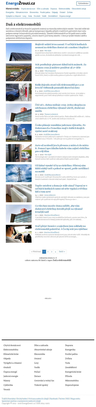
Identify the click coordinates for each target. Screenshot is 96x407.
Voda (67, 363)
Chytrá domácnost (12, 345)
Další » (62, 251)
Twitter (62, 398)
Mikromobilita (72, 380)
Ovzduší (7, 367)
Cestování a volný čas (44, 380)
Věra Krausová (50, 71)
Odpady (7, 358)
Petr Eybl (48, 50)
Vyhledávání (83, 3)
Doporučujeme (72, 385)
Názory (7, 380)
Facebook (53, 398)
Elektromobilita (11, 349)
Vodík (37, 367)
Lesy (36, 363)
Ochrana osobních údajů (38, 398)
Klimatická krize (11, 354)
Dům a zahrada (41, 345)
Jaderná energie (11, 376)
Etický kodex (22, 398)
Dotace (37, 376)
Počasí (37, 372)
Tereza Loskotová (51, 114)
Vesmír (7, 389)
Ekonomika (39, 354)
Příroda (68, 376)
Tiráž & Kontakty (8, 398)
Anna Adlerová (49, 195)
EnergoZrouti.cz (28, 403)
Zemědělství (71, 367)
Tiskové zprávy (41, 385)
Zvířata (68, 358)
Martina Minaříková (51, 215)
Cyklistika (8, 385)
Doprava (69, 345)
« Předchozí (36, 251)
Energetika (70, 349)
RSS (67, 398)
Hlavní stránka (12, 9)
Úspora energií (10, 372)
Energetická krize (73, 372)
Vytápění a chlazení (13, 363)
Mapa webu (75, 398)
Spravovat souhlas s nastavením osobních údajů (21, 401)
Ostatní (37, 358)
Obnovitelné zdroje (43, 349)
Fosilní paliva (71, 354)
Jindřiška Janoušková (52, 91)
